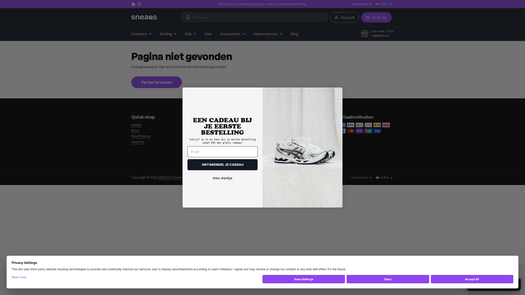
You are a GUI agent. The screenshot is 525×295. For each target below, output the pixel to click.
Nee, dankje (222, 178)
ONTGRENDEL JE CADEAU (223, 164)
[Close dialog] (338, 91)
